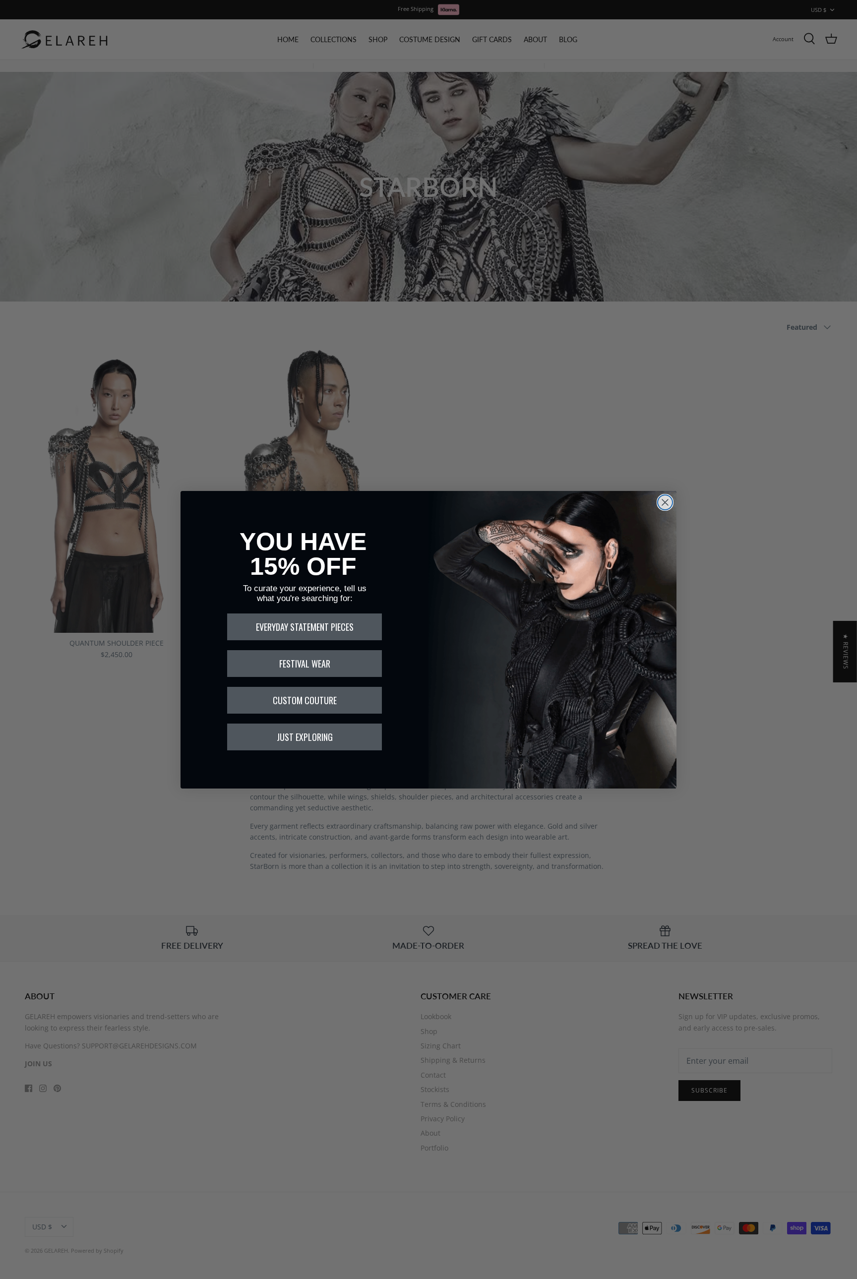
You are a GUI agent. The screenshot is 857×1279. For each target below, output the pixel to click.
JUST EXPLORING (305, 737)
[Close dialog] (665, 502)
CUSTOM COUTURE (305, 700)
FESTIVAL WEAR (304, 663)
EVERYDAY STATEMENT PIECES (305, 626)
